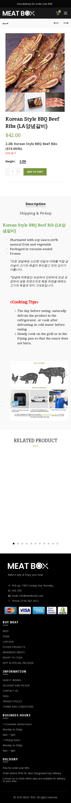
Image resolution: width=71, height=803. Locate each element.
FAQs (6, 696)
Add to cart (35, 171)
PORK (6, 636)
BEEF (6, 631)
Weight (10, 161)
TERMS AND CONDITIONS (18, 706)
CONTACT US (10, 690)
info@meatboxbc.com (31, 595)
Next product (65, 23)
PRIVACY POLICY (12, 701)
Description (35, 204)
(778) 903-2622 (30, 600)
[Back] (5, 23)
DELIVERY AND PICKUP (16, 685)
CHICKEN (8, 641)
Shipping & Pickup (36, 213)
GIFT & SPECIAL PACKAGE (18, 662)
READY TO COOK (12, 657)
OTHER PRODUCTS (14, 647)
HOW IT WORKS (12, 680)
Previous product (56, 23)
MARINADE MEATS (14, 652)
